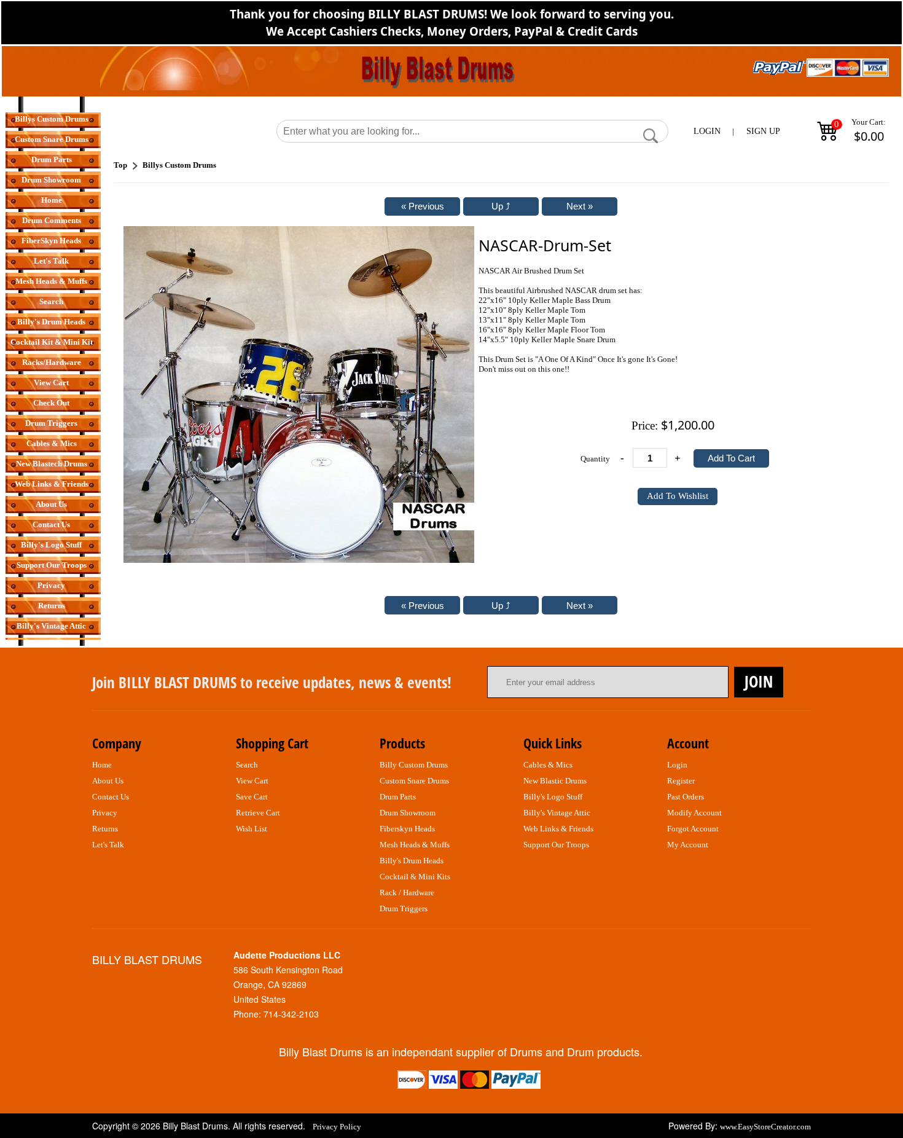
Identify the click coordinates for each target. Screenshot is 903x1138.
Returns (51, 605)
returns (105, 828)
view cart (252, 780)
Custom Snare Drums (51, 139)
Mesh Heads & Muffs (51, 281)
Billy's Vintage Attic (51, 625)
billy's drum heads (412, 860)
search (247, 764)
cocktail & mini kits (415, 876)
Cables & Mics (51, 443)
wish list (251, 828)
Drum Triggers (51, 423)
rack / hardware (407, 892)
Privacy (51, 585)
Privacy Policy (337, 1126)
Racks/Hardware (51, 362)
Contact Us (51, 524)
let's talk (108, 844)
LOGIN (707, 131)
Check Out (51, 402)
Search (51, 301)
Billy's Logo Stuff (51, 544)
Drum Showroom (51, 179)
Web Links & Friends (51, 484)
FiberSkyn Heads (51, 240)
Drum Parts (51, 159)
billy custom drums (414, 764)
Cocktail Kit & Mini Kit (51, 342)
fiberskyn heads (407, 828)
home (102, 764)
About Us (51, 504)
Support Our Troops (52, 565)
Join (759, 681)
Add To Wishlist (677, 496)
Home (51, 200)
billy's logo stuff (552, 796)
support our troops (556, 844)
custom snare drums (414, 780)
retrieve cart (258, 812)
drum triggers (404, 908)
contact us (110, 796)
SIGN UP (763, 131)
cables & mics (548, 764)
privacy (104, 812)
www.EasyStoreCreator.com (765, 1126)
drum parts (398, 796)
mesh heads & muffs (415, 844)
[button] (650, 135)
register (681, 780)
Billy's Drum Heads (51, 321)
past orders (685, 796)
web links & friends (558, 828)
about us (107, 780)
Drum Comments (51, 220)
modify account (694, 812)
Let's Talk (51, 260)
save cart (252, 796)
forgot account (693, 828)
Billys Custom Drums (51, 119)
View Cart (51, 382)
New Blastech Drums (51, 463)
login (677, 764)
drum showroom (408, 812)
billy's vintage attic (556, 812)
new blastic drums (555, 780)
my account (687, 844)
